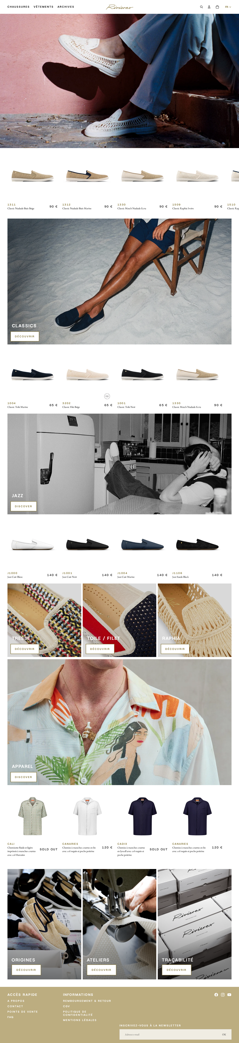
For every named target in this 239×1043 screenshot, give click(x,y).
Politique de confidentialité (78, 1013)
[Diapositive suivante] (227, 183)
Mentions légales (80, 1020)
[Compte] (209, 7)
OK (224, 1034)
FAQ (10, 1017)
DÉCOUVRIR (25, 336)
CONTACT (15, 1006)
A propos (16, 1001)
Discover (23, 506)
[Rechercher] (201, 7)
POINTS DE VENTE (22, 1011)
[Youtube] (229, 994)
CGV (66, 1006)
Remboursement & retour (87, 1001)
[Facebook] (216, 994)
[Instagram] (223, 994)
